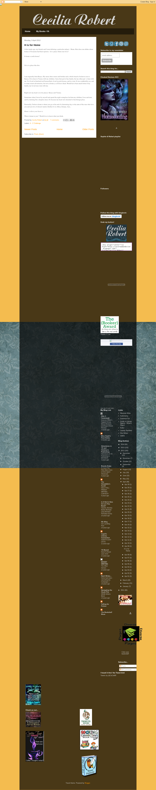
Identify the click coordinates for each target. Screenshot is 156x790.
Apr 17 (127, 521)
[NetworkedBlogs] (116, 340)
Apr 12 (127, 537)
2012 (123, 450)
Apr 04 (127, 567)
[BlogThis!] (66, 120)
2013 (123, 447)
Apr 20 (127, 512)
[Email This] (64, 120)
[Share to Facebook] (71, 120)
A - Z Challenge (35, 123)
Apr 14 (127, 531)
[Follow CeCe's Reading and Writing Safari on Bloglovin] (111, 217)
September (126, 464)
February (126, 583)
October (126, 461)
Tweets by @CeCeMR (108, 675)
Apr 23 (127, 503)
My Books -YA (42, 31)
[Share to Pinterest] (73, 120)
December (126, 453)
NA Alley (104, 522)
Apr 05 (127, 564)
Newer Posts (30, 129)
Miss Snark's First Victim (106, 437)
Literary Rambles (126, 430)
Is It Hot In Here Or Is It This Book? (107, 504)
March (125, 580)
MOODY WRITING (104, 563)
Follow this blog (116, 344)
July (124, 472)
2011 (123, 590)
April (124, 482)
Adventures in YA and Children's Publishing (106, 449)
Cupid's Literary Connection (105, 536)
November (126, 458)
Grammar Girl (125, 418)
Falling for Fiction (105, 605)
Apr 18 (127, 518)
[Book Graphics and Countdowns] (130, 617)
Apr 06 (127, 561)
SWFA (122, 436)
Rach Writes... (106, 576)
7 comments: (55, 120)
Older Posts (88, 129)
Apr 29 (127, 488)
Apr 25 (127, 497)
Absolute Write (125, 413)
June (125, 475)
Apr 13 (127, 534)
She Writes (124, 433)
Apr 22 (127, 506)
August (125, 469)
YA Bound (105, 550)
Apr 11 (127, 540)
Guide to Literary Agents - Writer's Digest (126, 423)
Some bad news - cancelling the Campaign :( (107, 580)
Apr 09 (127, 546)
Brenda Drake (106, 466)
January (126, 586)
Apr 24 (127, 500)
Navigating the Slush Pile (106, 591)
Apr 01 (127, 576)
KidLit (122, 428)
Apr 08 (127, 555)
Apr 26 (127, 494)
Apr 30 (127, 484)
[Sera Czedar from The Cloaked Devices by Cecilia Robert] (116, 132)
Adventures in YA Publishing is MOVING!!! (106, 456)
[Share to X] (69, 120)
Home (27, 31)
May (124, 479)
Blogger (87, 783)
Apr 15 (127, 528)
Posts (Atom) (39, 134)
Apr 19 (127, 515)
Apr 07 (127, 558)
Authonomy (124, 416)
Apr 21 (127, 509)
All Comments (126, 670)
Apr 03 (127, 570)
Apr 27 (127, 491)
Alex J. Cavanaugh (105, 417)
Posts (123, 666)
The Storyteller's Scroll (105, 484)
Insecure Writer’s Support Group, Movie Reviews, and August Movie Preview (107, 424)
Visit (107, 408)
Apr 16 (127, 525)
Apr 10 (127, 543)
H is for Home (32, 45)
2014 (123, 444)
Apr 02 (127, 573)
